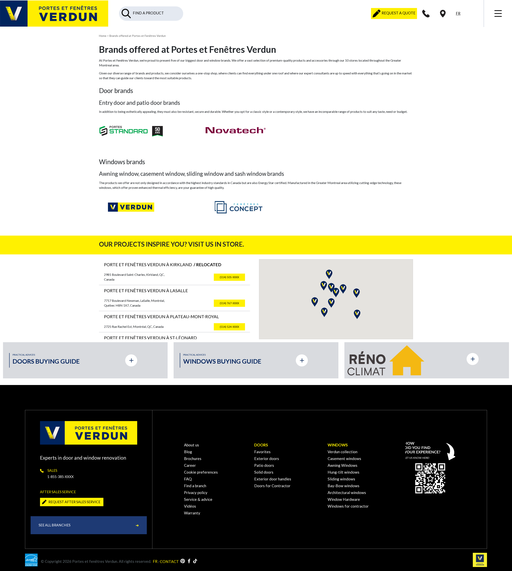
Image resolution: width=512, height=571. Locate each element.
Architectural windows (347, 492)
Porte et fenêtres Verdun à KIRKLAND (162, 264)
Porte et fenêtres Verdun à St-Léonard (150, 337)
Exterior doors (266, 458)
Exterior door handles (272, 479)
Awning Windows (342, 465)
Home (102, 35)
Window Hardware (344, 499)
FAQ (188, 479)
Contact (169, 561)
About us (191, 445)
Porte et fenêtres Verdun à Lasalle (146, 290)
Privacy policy (195, 492)
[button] (314, 302)
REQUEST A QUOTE (398, 13)
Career (190, 465)
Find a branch (195, 485)
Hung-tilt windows (343, 472)
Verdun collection (342, 451)
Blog (188, 451)
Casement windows (344, 458)
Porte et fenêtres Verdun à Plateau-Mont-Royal (161, 316)
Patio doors (264, 465)
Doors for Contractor (272, 485)
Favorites (262, 451)
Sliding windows (341, 479)
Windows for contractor (348, 506)
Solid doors (263, 472)
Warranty (192, 513)
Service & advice (198, 499)
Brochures (192, 458)
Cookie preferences (201, 472)
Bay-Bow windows (343, 485)
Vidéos (190, 506)
